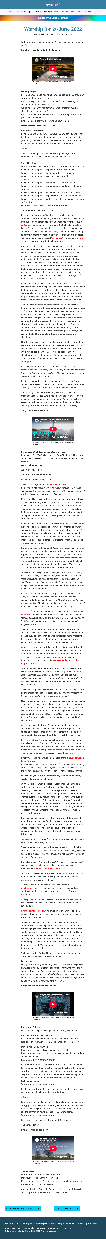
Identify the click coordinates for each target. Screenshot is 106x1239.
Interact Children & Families (65, 12)
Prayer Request (84, 12)
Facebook (97, 12)
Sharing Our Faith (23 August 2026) (38, 11)
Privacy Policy (50, 1224)
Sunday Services (36, 1224)
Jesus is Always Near (24, 1208)
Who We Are (17, 12)
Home (8, 12)
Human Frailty (65, 1208)
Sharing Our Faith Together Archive (83, 1224)
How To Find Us (21, 1224)
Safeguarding (62, 1224)
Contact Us (9, 1224)
